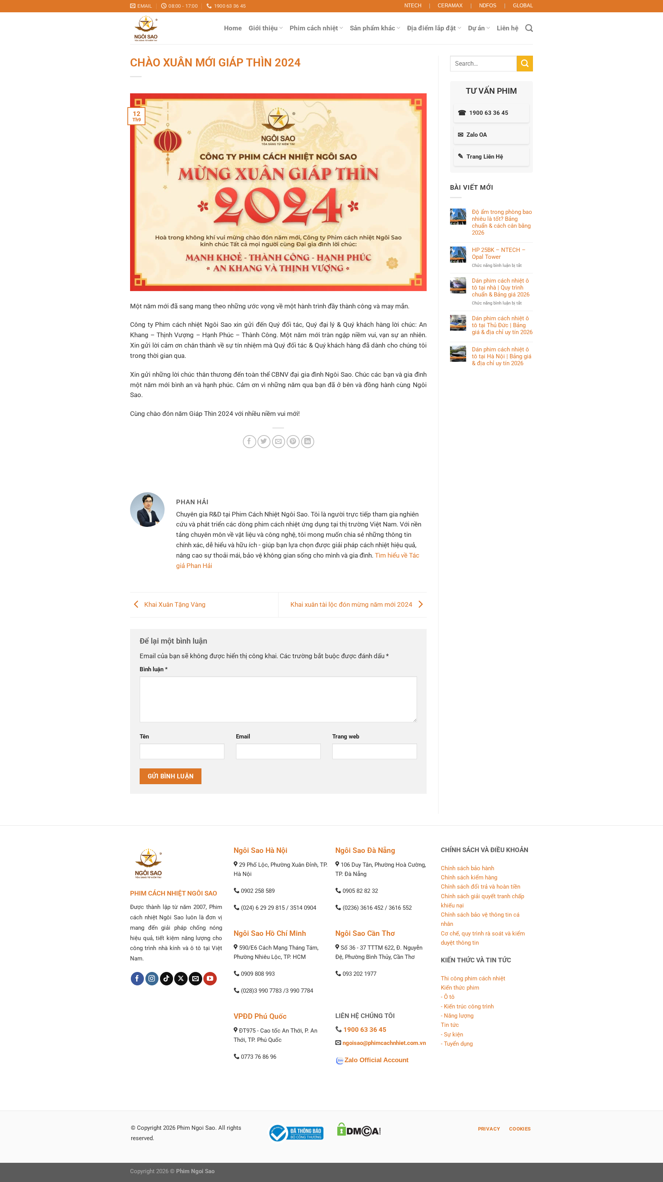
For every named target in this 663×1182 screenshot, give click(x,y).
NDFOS (487, 5)
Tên (144, 736)
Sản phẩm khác (372, 28)
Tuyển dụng (458, 1043)
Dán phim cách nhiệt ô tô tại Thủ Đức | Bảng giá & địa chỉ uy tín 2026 (502, 325)
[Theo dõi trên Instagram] (152, 978)
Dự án (476, 28)
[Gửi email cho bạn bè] (278, 442)
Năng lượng (458, 1015)
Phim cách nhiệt (314, 28)
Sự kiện (453, 1034)
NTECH (412, 5)
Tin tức (450, 1024)
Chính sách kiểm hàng (469, 877)
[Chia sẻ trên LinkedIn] (308, 442)
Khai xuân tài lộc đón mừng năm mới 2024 (352, 604)
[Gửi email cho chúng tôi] (195, 978)
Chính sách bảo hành (467, 868)
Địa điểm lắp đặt (431, 28)
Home (233, 28)
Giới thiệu (263, 28)
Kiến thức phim (460, 987)
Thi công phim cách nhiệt (473, 978)
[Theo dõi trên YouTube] (210, 978)
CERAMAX (450, 5)
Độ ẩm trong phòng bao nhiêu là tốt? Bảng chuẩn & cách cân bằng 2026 (502, 222)
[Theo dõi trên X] (181, 978)
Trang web (345, 736)
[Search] (529, 28)
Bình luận (154, 669)
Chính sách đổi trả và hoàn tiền (480, 886)
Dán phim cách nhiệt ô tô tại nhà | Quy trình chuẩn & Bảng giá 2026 (500, 287)
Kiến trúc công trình (469, 1006)
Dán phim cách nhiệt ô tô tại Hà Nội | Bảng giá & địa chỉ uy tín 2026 (501, 356)
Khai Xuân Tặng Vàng (174, 604)
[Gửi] (525, 63)
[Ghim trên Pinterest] (293, 442)
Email (243, 736)
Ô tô (449, 996)
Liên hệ (507, 28)
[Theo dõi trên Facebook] (137, 978)
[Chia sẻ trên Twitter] (264, 442)
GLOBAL (523, 5)
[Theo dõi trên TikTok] (166, 978)
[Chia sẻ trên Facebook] (249, 442)
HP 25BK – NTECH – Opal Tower (499, 253)
